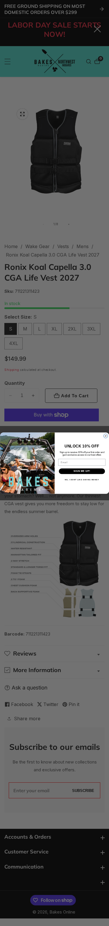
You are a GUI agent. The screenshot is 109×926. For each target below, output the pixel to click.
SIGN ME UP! (81, 471)
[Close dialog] (105, 436)
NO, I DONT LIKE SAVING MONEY (82, 480)
